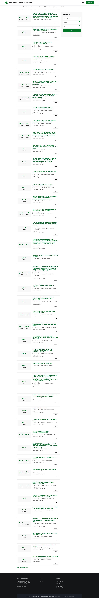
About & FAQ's (22, 2)
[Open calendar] (79, 21)
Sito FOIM (30, 2)
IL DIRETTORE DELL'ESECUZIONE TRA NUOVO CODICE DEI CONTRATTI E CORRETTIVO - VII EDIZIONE (43, 58)
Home (10, 2)
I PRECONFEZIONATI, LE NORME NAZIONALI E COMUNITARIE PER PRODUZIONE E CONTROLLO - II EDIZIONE (44, 147)
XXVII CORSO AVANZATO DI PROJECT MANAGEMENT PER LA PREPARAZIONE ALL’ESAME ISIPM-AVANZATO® (45, 83)
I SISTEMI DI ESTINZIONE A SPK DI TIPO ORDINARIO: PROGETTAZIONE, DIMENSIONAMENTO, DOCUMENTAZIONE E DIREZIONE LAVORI (44, 198)
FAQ (27, 583)
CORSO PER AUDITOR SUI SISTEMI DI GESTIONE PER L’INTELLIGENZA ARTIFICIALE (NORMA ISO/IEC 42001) (45, 520)
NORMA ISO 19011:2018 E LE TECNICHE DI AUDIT (44, 469)
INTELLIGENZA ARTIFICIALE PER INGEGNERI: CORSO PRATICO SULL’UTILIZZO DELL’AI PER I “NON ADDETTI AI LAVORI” (45, 96)
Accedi (83, 2)
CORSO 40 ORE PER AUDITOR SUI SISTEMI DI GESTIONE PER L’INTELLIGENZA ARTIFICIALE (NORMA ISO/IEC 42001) (43, 482)
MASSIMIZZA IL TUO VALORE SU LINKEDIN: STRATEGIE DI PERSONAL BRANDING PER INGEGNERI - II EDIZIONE (45, 337)
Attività (41, 581)
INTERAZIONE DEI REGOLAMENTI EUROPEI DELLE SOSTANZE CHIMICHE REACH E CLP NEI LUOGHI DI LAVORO (44, 224)
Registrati (90, 2)
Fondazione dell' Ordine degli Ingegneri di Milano (60, 586)
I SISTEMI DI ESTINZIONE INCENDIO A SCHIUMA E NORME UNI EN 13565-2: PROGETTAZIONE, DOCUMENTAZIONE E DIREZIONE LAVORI (44, 160)
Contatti (26, 2)
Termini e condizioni (21, 586)
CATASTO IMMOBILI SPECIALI (39, 408)
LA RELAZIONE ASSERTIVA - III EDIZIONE (42, 363)
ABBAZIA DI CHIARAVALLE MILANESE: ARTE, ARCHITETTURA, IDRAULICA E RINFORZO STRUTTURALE (43, 298)
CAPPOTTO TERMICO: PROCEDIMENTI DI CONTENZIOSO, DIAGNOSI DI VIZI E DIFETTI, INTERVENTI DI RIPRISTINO (43, 350)
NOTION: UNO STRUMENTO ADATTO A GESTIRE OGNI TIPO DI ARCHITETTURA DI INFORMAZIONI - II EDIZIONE (44, 324)
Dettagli (55, 37)
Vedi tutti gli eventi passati (22, 567)
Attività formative (14, 2)
